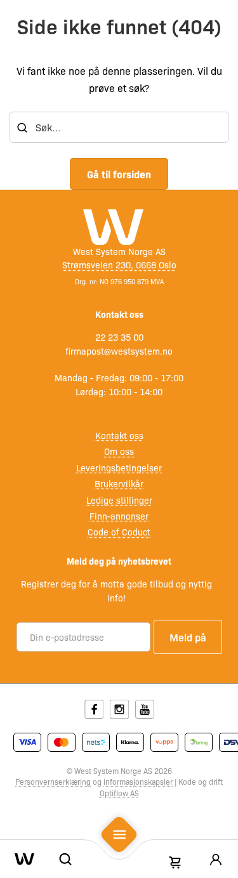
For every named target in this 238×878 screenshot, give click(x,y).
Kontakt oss (119, 435)
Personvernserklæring (53, 781)
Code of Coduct (119, 531)
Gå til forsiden (119, 174)
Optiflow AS (119, 793)
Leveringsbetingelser (119, 467)
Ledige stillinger (119, 500)
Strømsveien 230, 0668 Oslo (119, 264)
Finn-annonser (119, 515)
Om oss (119, 451)
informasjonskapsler (138, 781)
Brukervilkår (119, 483)
